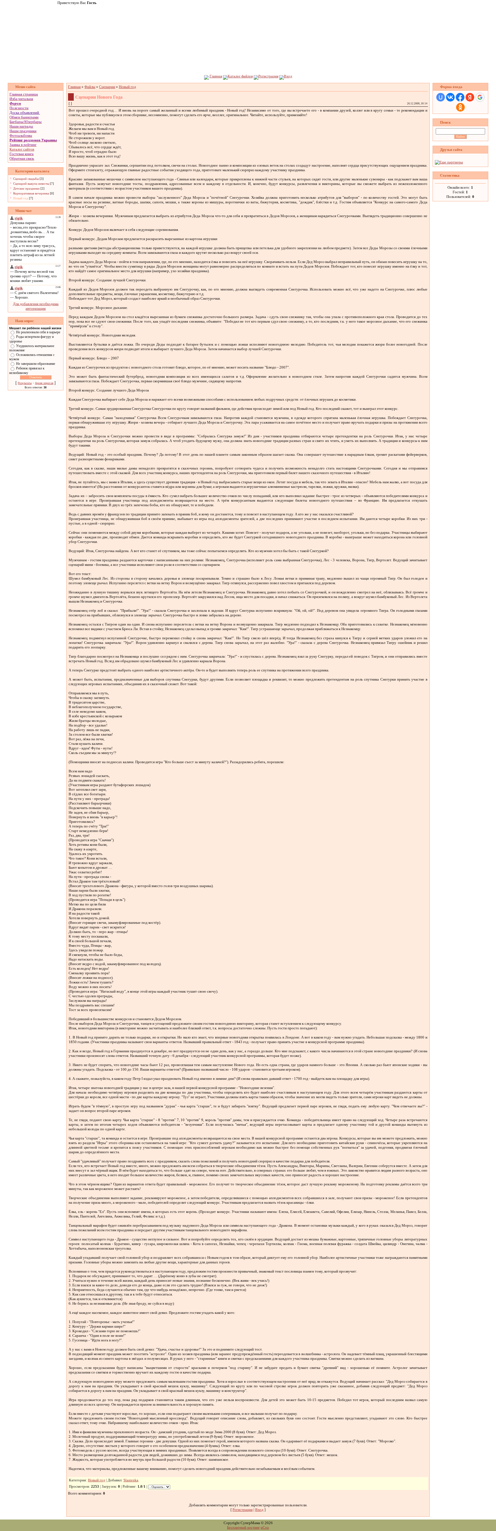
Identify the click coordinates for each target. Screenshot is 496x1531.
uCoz (265, 1527)
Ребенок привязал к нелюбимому (26, 370)
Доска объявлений (24, 112)
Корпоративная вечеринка (31, 193)
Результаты (25, 383)
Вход (288, 76)
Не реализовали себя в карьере (38, 332)
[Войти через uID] (440, 97)
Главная (216, 76)
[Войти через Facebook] (460, 97)
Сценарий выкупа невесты (31, 183)
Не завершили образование (35, 364)
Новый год (20, 198)
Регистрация (268, 76)
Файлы (89, 87)
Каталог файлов (240, 76)
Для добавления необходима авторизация (36, 306)
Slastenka (130, 1480)
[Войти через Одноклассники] (460, 107)
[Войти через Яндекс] (470, 97)
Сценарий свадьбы (26, 178)
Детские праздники (26, 188)
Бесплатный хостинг (243, 1527)
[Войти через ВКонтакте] (450, 97)
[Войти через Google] (480, 97)
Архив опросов (44, 383)
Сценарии (107, 87)
